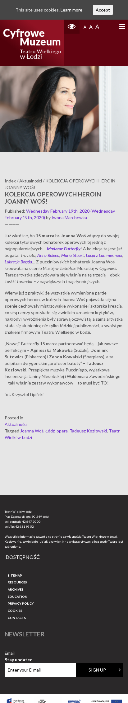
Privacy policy (21, 603)
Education (17, 596)
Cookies (15, 610)
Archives (16, 589)
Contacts (17, 618)
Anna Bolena (48, 255)
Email (19, 653)
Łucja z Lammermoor (104, 255)
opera (62, 430)
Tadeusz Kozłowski (88, 430)
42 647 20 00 (31, 521)
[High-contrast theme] (72, 27)
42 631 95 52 (24, 526)
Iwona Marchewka (69, 217)
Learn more (71, 9)
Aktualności (16, 424)
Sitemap (15, 575)
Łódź (50, 430)
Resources (17, 582)
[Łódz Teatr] (32, 43)
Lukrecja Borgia (18, 261)
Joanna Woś (31, 430)
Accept (103, 9)
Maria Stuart (72, 255)
